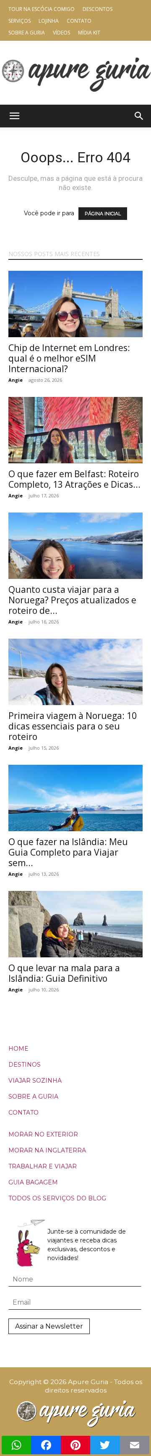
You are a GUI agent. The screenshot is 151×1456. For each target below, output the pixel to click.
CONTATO (23, 1112)
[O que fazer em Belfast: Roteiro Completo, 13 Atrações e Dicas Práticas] (75, 430)
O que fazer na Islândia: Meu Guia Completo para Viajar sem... (68, 852)
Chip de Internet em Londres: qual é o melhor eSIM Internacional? (69, 358)
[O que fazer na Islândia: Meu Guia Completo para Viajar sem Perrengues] (75, 798)
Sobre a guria (26, 32)
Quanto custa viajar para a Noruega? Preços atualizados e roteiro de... (72, 600)
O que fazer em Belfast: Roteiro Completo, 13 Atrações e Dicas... (74, 479)
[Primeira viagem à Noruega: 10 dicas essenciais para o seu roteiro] (75, 672)
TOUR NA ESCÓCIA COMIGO (41, 9)
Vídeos (61, 32)
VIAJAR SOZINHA (35, 1080)
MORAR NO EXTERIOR (43, 1134)
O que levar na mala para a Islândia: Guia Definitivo (64, 973)
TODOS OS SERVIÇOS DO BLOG (57, 1198)
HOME (18, 1048)
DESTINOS (24, 1064)
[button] (14, 116)
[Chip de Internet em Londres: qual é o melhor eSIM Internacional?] (75, 304)
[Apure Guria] (75, 72)
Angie (15, 380)
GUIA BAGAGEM (33, 1182)
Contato (79, 20)
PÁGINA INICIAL (103, 214)
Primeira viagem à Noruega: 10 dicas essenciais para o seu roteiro (72, 726)
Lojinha (49, 20)
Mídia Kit (89, 32)
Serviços (19, 20)
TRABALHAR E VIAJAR (42, 1166)
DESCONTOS (97, 9)
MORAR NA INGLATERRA (47, 1150)
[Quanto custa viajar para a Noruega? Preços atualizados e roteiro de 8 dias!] (75, 546)
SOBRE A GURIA (33, 1096)
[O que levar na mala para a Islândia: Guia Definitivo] (75, 924)
